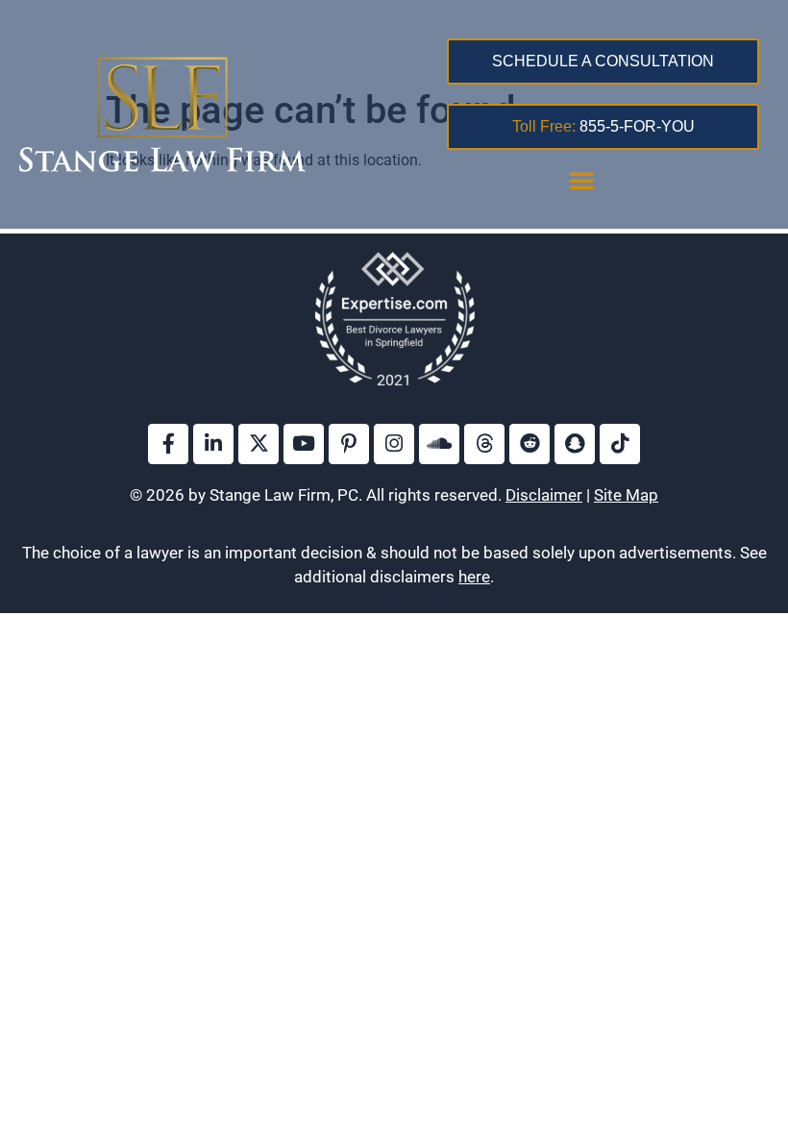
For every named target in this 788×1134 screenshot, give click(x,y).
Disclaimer (543, 495)
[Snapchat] (574, 444)
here (474, 576)
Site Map (626, 495)
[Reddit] (529, 444)
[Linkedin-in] (213, 444)
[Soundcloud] (439, 444)
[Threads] (484, 444)
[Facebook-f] (168, 444)
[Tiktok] (620, 444)
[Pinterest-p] (349, 444)
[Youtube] (303, 444)
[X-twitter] (258, 444)
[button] (581, 180)
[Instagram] (394, 444)
